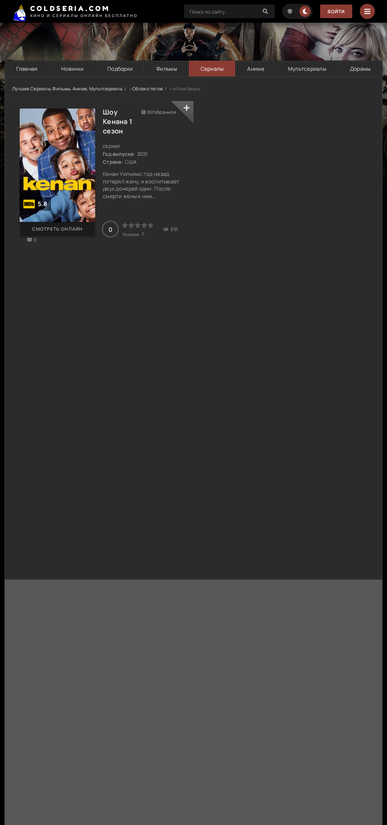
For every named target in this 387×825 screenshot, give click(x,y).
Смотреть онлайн (57, 229)
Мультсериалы (307, 68)
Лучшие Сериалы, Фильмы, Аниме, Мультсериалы (67, 88)
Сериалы (212, 68)
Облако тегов (147, 88)
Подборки (120, 68)
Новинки (72, 68)
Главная (26, 68)
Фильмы (166, 68)
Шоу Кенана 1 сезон (117, 121)
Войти (336, 11)
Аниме (255, 68)
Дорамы (360, 68)
